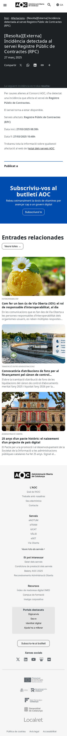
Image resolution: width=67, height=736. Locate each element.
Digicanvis (33, 614)
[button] (4, 4)
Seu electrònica (33, 500)
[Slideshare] (41, 659)
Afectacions (18, 18)
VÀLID (33, 533)
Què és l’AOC (33, 491)
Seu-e (33, 618)
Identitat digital (33, 623)
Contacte (33, 505)
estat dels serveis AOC (41, 148)
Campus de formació (33, 594)
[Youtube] (34, 659)
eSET (33, 538)
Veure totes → (12, 246)
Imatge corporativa (33, 599)
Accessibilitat (50, 731)
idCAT (33, 529)
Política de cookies (16, 731)
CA (61, 4)
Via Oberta (33, 542)
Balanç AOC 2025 (33, 570)
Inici (6, 18)
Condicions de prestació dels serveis (33, 566)
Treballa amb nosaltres (33, 496)
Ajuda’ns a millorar (33, 627)
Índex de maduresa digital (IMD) (33, 590)
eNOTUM (33, 520)
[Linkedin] (26, 659)
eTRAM (33, 524)
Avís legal (34, 731)
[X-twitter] (18, 659)
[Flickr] (49, 659)
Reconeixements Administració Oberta (33, 575)
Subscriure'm (33, 212)
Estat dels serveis (33, 561)
